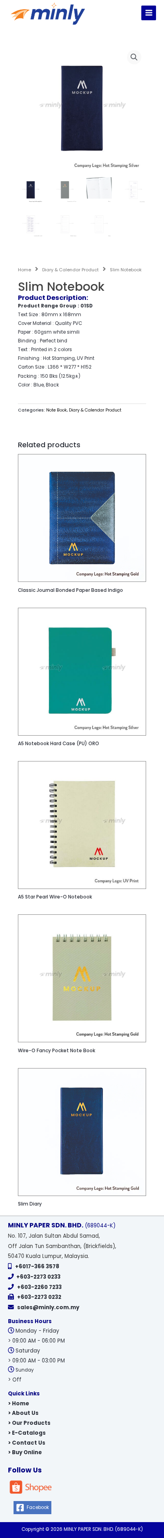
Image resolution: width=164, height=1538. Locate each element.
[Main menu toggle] (148, 13)
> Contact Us (26, 1443)
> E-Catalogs (27, 1433)
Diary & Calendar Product (70, 270)
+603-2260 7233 (39, 1287)
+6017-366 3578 (37, 1266)
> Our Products (29, 1423)
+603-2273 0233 (38, 1277)
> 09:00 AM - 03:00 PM (36, 1360)
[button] (134, 57)
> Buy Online (25, 1452)
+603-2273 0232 (39, 1297)
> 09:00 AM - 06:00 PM (36, 1341)
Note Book (56, 410)
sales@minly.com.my (48, 1307)
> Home (18, 1403)
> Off (14, 1379)
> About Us (23, 1413)
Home (24, 270)
